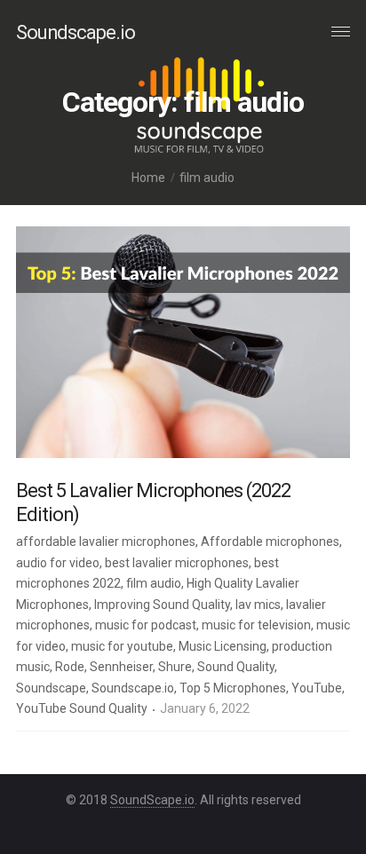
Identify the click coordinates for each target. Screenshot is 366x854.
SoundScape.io (152, 800)
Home (148, 177)
